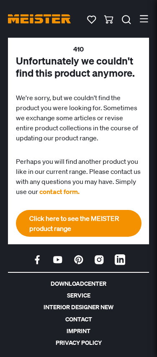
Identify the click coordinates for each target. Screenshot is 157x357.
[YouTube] (57, 259)
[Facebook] (37, 259)
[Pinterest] (78, 259)
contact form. (59, 191)
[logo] (39, 18)
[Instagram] (99, 259)
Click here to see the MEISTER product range (74, 223)
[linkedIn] (120, 259)
